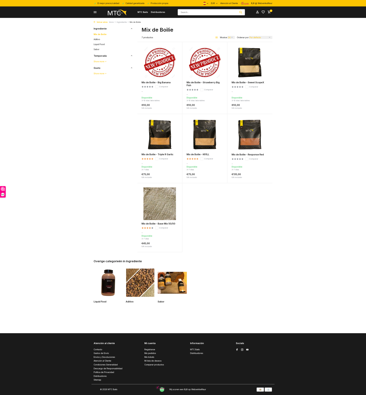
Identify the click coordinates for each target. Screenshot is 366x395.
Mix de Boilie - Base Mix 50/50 (158, 223)
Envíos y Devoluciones (104, 357)
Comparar (163, 86)
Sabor (96, 49)
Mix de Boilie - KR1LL (198, 154)
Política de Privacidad (104, 372)
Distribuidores (158, 12)
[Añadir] (173, 106)
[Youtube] (247, 350)
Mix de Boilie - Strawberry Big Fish (203, 84)
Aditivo (97, 39)
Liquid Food (99, 44)
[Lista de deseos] (263, 12)
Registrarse (149, 349)
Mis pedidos (150, 353)
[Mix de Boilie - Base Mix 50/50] (160, 203)
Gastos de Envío (101, 353)
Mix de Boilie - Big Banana (156, 82)
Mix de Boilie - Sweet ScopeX (248, 82)
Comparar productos (154, 364)
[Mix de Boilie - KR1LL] (205, 134)
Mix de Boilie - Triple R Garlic (157, 154)
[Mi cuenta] (257, 12)
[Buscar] (240, 12)
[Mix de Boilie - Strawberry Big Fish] (205, 62)
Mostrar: (224, 37)
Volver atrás (102, 22)
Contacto (98, 349)
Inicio (111, 22)
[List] (216, 37)
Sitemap (97, 380)
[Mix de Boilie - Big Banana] (160, 62)
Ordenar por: (243, 37)
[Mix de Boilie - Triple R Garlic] (160, 134)
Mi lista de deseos (153, 361)
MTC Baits (143, 12)
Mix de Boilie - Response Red (248, 154)
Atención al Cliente (229, 3)
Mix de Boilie (100, 34)
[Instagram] (242, 350)
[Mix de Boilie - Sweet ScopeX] (250, 62)
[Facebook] (237, 350)
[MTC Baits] (117, 12)
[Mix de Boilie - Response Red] (250, 134)
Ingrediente (122, 22)
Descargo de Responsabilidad (108, 368)
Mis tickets (149, 357)
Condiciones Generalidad (106, 364)
